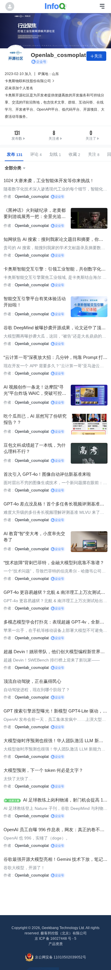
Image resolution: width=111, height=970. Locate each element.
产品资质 (56, 944)
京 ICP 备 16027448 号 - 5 (55, 938)
